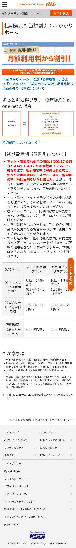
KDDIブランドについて (52, 440)
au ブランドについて (15, 440)
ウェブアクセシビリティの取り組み (23, 516)
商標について (11, 524)
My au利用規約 (12, 471)
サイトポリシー (12, 463)
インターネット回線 (15, 13)
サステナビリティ (14, 447)
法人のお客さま (48, 447)
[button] (71, 274)
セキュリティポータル (16, 494)
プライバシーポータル (16, 486)
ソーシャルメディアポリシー (20, 501)
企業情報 (9, 455)
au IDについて (48, 432)
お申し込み (61, 13)
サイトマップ (11, 432)
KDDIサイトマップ (50, 455)
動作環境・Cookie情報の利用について (25, 509)
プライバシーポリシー (16, 478)
